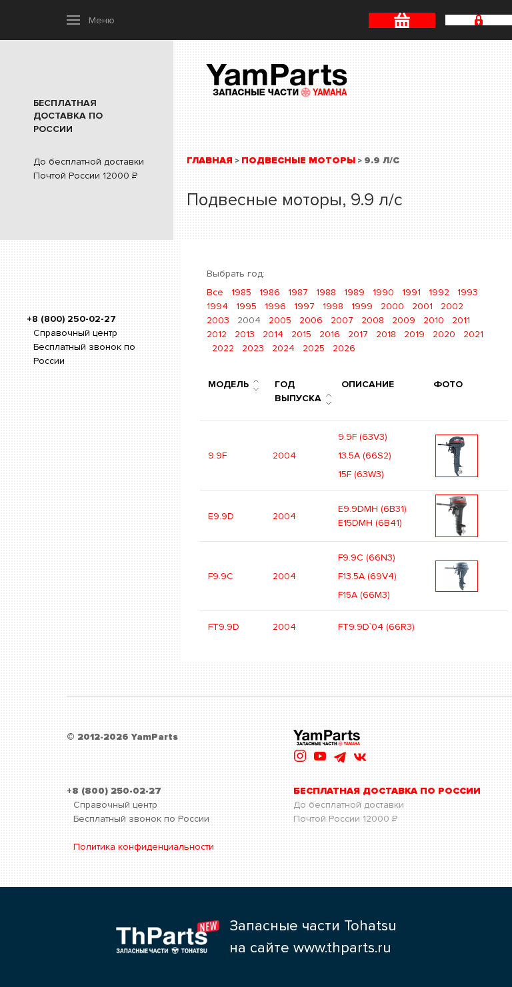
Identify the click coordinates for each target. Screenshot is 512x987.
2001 (422, 306)
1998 (333, 306)
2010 (433, 320)
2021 (473, 334)
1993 (467, 292)
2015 (301, 334)
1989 (354, 292)
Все (215, 292)
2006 (311, 320)
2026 (344, 348)
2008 (372, 320)
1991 (411, 292)
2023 (253, 348)
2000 (392, 306)
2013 (245, 334)
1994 (217, 306)
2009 (403, 320)
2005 (280, 320)
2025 (314, 348)
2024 (283, 348)
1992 (439, 292)
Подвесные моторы (298, 160)
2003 (218, 320)
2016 (329, 334)
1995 (246, 306)
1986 (269, 292)
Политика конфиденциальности (143, 846)
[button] (91, 20)
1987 (298, 292)
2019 (414, 334)
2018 (386, 334)
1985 (241, 292)
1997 (304, 306)
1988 (326, 292)
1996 (275, 306)
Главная (210, 160)
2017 (358, 334)
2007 (342, 320)
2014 (273, 334)
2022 (223, 348)
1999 (362, 306)
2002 (452, 306)
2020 (444, 334)
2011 (461, 320)
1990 (383, 292)
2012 (217, 334)
